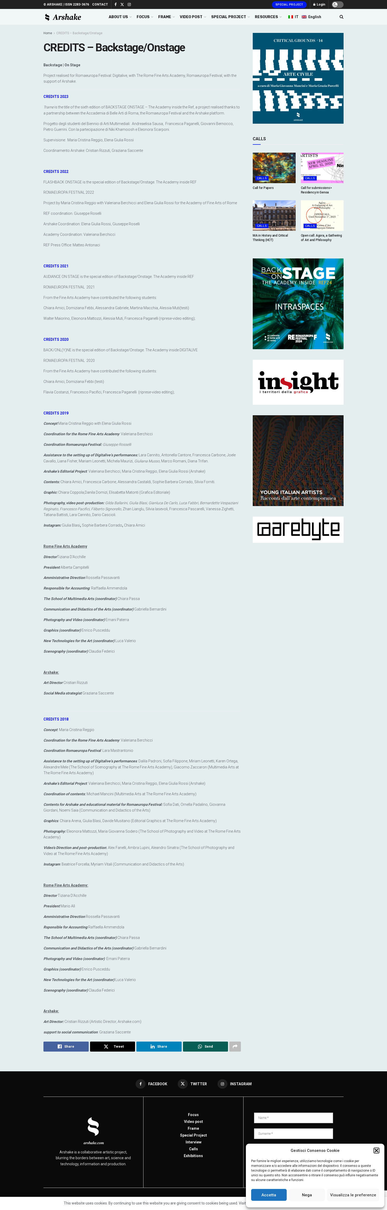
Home (47, 33)
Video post (193, 1121)
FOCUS (143, 17)
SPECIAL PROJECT (228, 17)
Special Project (289, 4)
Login (320, 4)
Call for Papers (263, 188)
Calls (262, 178)
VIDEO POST (191, 17)
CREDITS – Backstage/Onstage (79, 33)
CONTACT (100, 4)
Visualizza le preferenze (353, 1195)
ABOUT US (118, 17)
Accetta (268, 1195)
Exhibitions (193, 1156)
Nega (307, 1195)
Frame (193, 1128)
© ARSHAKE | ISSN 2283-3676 (66, 4)
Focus (193, 1115)
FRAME (164, 17)
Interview (193, 1142)
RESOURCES (266, 17)
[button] (376, 1150)
